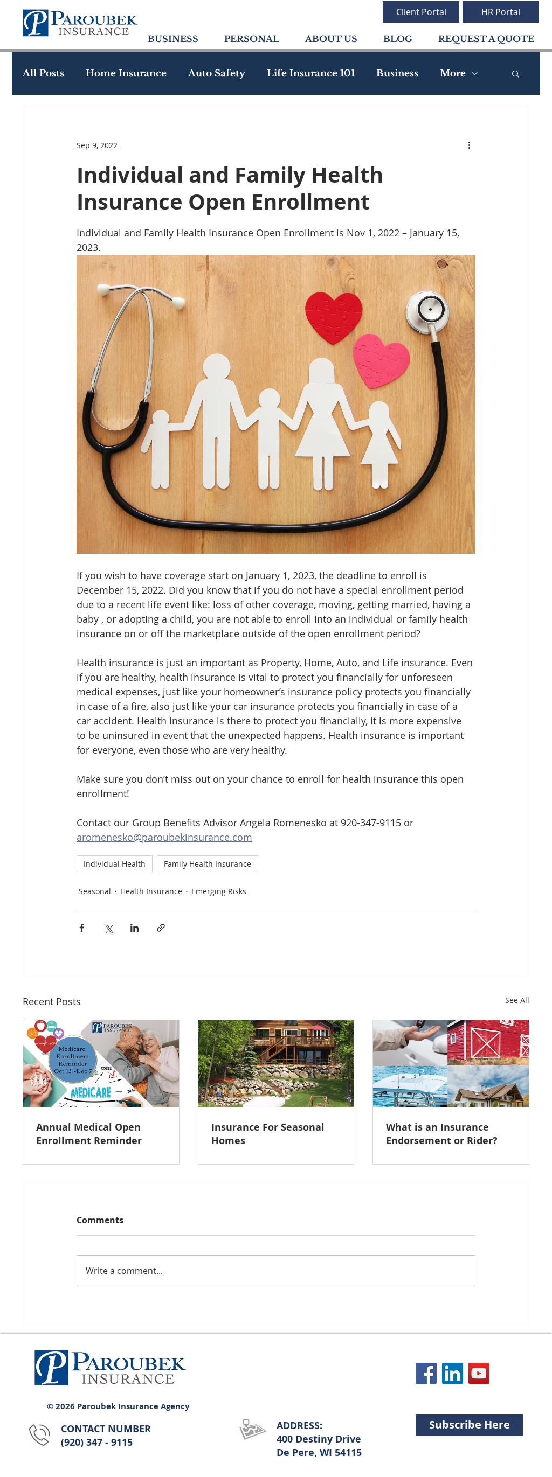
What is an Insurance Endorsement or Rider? (442, 1133)
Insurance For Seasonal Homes (268, 1133)
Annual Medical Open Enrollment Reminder (89, 1133)
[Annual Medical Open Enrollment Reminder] (101, 1063)
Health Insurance (151, 891)
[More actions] (469, 144)
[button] (515, 73)
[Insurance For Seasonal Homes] (276, 1063)
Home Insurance (126, 73)
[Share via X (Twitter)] (108, 928)
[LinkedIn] (452, 1373)
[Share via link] (161, 928)
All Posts (43, 73)
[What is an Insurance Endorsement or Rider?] (451, 1063)
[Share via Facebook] (82, 928)
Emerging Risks (218, 891)
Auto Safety (216, 73)
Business (397, 73)
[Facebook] (426, 1373)
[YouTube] (478, 1373)
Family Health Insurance (207, 864)
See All (517, 1000)
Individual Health (115, 864)
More (453, 73)
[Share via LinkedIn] (134, 928)
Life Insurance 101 (311, 73)
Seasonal (95, 891)
